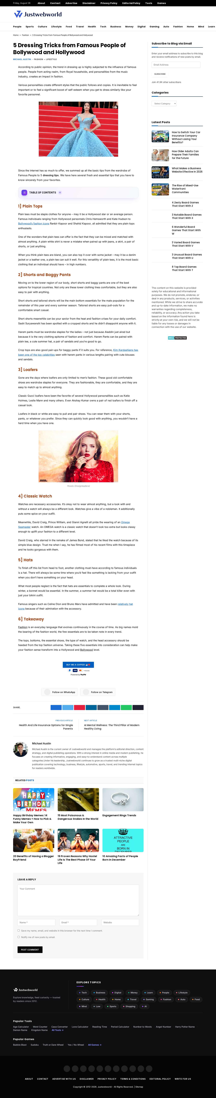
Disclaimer (89, 3)
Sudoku (35, 1044)
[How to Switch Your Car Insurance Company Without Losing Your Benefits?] (160, 136)
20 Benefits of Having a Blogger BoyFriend (33, 858)
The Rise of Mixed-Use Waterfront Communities (185, 189)
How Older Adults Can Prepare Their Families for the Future (185, 155)
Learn (150, 992)
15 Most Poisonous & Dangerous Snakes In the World (78, 817)
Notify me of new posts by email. (38, 937)
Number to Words (142, 1026)
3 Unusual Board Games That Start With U (187, 256)
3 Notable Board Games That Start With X (187, 216)
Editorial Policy (131, 3)
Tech (103, 26)
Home (190, 26)
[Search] (202, 3)
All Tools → (58, 1030)
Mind (201, 26)
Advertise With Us (64, 1079)
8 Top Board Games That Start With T (184, 268)
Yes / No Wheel (76, 1044)
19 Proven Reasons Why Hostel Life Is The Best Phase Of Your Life (77, 860)
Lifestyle (56, 26)
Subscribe (160, 74)
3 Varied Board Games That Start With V (186, 244)
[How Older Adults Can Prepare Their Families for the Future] (160, 155)
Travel (80, 26)
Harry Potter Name (185, 1026)
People (17, 26)
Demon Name (20, 1030)
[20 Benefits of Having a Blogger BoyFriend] (33, 840)
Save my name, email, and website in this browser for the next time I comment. (62, 930)
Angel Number (163, 1026)
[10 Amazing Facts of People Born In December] (123, 840)
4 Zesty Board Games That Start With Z (185, 204)
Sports (30, 26)
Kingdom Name (39, 1030)
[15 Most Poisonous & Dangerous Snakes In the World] (78, 799)
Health (92, 26)
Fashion (178, 26)
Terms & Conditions (133, 1079)
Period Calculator (120, 1026)
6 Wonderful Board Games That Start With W (186, 230)
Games (161, 3)
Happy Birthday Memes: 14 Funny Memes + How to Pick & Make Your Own (32, 819)
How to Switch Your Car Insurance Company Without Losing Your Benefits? (186, 137)
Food (69, 26)
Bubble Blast (20, 1044)
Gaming (154, 26)
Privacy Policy (109, 3)
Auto (166, 26)
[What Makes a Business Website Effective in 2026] (160, 172)
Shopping (130, 1006)
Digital (141, 26)
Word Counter (40, 1026)
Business (115, 26)
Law (98, 1006)
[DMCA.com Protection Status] (177, 338)
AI (146, 1006)
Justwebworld (105, 1086)
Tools (148, 3)
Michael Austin (22, 59)
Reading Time (99, 1026)
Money (129, 26)
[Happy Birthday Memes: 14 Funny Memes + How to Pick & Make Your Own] (33, 799)
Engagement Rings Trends (119, 815)
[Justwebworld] (37, 14)
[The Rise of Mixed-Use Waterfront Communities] (160, 189)
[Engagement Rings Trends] (123, 799)
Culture (42, 26)
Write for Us (183, 1079)
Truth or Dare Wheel (53, 1044)
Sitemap (139, 1086)
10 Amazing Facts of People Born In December (120, 858)
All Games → (95, 1044)
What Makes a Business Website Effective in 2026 (187, 170)
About (41, 3)
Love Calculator (80, 1026)
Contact (55, 3)
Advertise (71, 3)
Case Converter (59, 1026)
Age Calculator (21, 1026)
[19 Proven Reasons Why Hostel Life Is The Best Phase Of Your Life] (78, 840)
